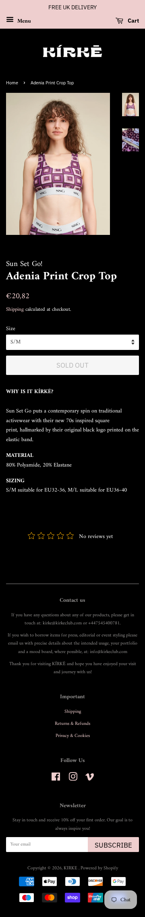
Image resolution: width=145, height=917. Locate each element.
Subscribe (113, 845)
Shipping (15, 309)
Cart (132, 20)
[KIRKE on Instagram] (72, 779)
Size (10, 329)
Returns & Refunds (72, 724)
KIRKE (71, 868)
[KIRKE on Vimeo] (89, 779)
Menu (23, 21)
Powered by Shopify (99, 868)
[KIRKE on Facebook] (55, 779)
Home (12, 83)
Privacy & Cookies (73, 736)
